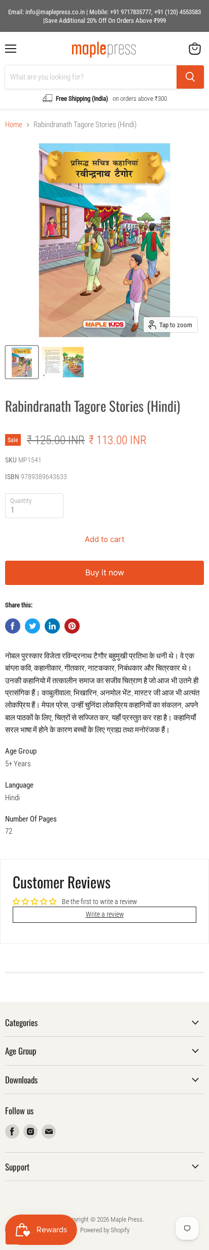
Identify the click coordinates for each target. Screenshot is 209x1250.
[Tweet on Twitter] (32, 626)
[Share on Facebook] (12, 626)
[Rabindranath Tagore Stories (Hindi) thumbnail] (22, 362)
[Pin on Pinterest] (72, 626)
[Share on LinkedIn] (52, 626)
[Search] (190, 77)
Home (13, 125)
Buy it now (104, 572)
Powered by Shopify (104, 1230)
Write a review (105, 914)
